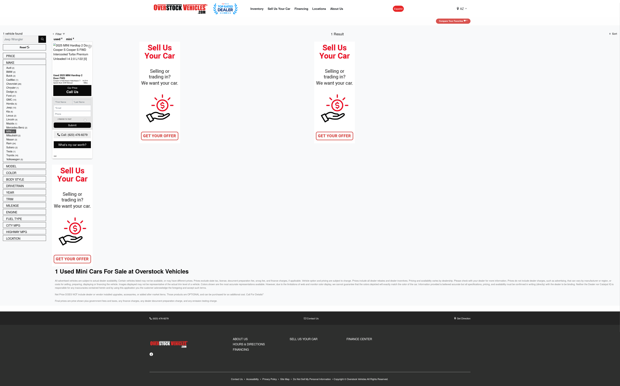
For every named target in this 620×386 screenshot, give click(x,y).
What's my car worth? (72, 144)
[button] (257, 9)
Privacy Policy (269, 379)
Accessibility (252, 379)
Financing (241, 349)
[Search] (42, 39)
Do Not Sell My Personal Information (312, 379)
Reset (23, 47)
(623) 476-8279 (160, 318)
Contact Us (312, 318)
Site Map (285, 379)
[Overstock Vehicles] (181, 8)
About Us (240, 338)
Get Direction (463, 318)
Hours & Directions (249, 344)
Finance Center (359, 338)
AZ (462, 8)
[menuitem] (25, 68)
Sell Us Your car (303, 338)
